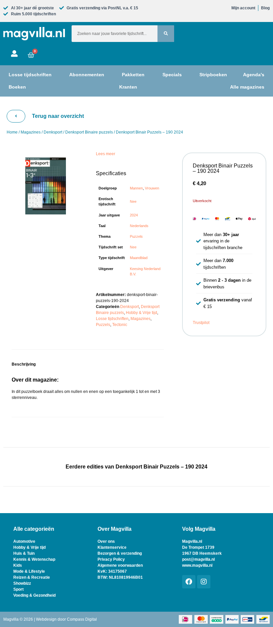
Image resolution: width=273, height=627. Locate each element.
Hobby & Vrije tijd (141, 312)
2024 (134, 215)
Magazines (31, 132)
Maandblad (138, 258)
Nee (133, 201)
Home (12, 132)
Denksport (53, 132)
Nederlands (139, 226)
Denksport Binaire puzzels (89, 132)
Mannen (136, 188)
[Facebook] (188, 581)
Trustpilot (201, 322)
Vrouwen (152, 188)
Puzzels (136, 236)
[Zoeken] (165, 33)
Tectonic (119, 324)
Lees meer (105, 154)
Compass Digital (82, 619)
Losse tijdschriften (112, 318)
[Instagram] (203, 581)
